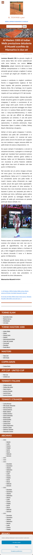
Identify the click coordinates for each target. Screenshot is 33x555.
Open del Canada (8, 341)
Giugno (8, 446)
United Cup (6, 376)
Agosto (8, 442)
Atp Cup (5, 374)
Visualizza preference (16, 551)
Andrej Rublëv (7, 419)
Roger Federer (7, 411)
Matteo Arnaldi (7, 385)
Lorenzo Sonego (7, 395)
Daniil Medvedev (8, 415)
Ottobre (8, 467)
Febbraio (8, 453)
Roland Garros (7, 318)
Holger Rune (6, 421)
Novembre (9, 465)
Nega (16, 546)
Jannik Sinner (7, 393)
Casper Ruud (6, 423)
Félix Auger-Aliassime (9, 405)
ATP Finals (6, 357)
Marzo (8, 452)
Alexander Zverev (8, 431)
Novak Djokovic (7, 409)
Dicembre (9, 463)
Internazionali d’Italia (9, 339)
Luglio (8, 444)
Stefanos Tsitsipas (8, 429)
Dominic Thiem (7, 427)
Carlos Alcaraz (7, 403)
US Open (5, 322)
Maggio (8, 448)
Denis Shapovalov (8, 425)
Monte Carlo (6, 335)
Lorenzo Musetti (7, 391)
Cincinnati (6, 343)
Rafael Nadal (6, 417)
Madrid (5, 337)
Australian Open (7, 317)
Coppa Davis (6, 366)
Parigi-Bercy (6, 347)
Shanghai (5, 345)
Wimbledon (6, 320)
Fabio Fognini (7, 389)
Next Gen (6, 355)
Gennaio (8, 455)
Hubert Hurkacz (7, 413)
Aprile (8, 450)
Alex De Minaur (7, 407)
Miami (5, 333)
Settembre (9, 469)
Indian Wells (6, 331)
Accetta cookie (16, 542)
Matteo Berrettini (8, 387)
